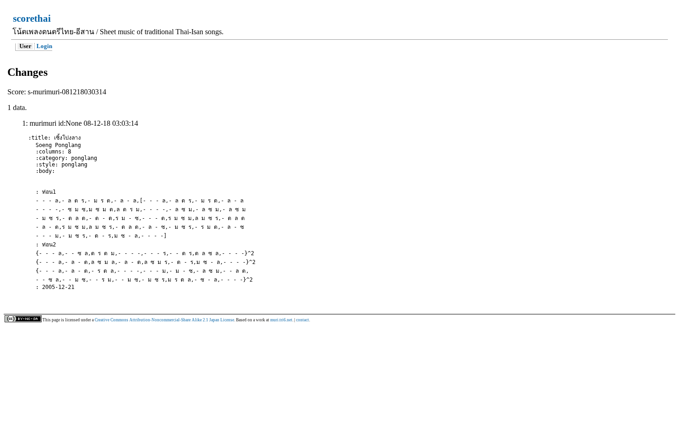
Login (44, 46)
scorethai (32, 18)
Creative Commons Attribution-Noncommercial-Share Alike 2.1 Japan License (164, 320)
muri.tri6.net (281, 320)
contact (302, 320)
